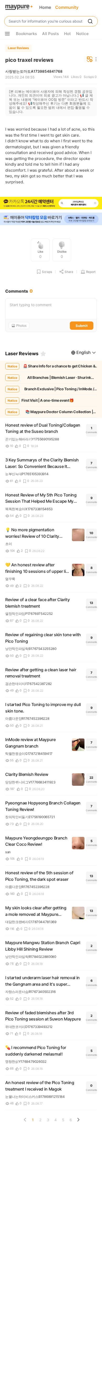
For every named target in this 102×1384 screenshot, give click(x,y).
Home (45, 7)
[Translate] (90, 59)
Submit (82, 326)
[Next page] (78, 1120)
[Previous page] (25, 1120)
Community (66, 7)
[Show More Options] (7, 34)
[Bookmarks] (43, 354)
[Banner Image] (51, 203)
